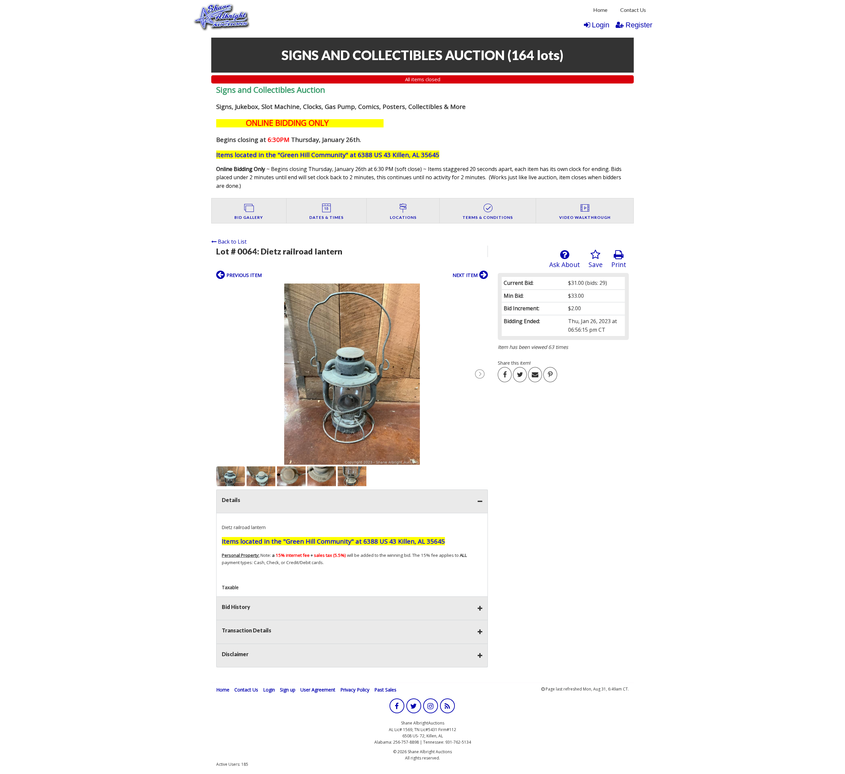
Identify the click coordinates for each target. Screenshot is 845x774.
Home (600, 10)
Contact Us (633, 10)
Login (600, 25)
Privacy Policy (354, 690)
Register (638, 25)
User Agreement (317, 690)
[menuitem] (600, 10)
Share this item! (514, 363)
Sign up (287, 690)
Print (618, 264)
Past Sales (385, 690)
